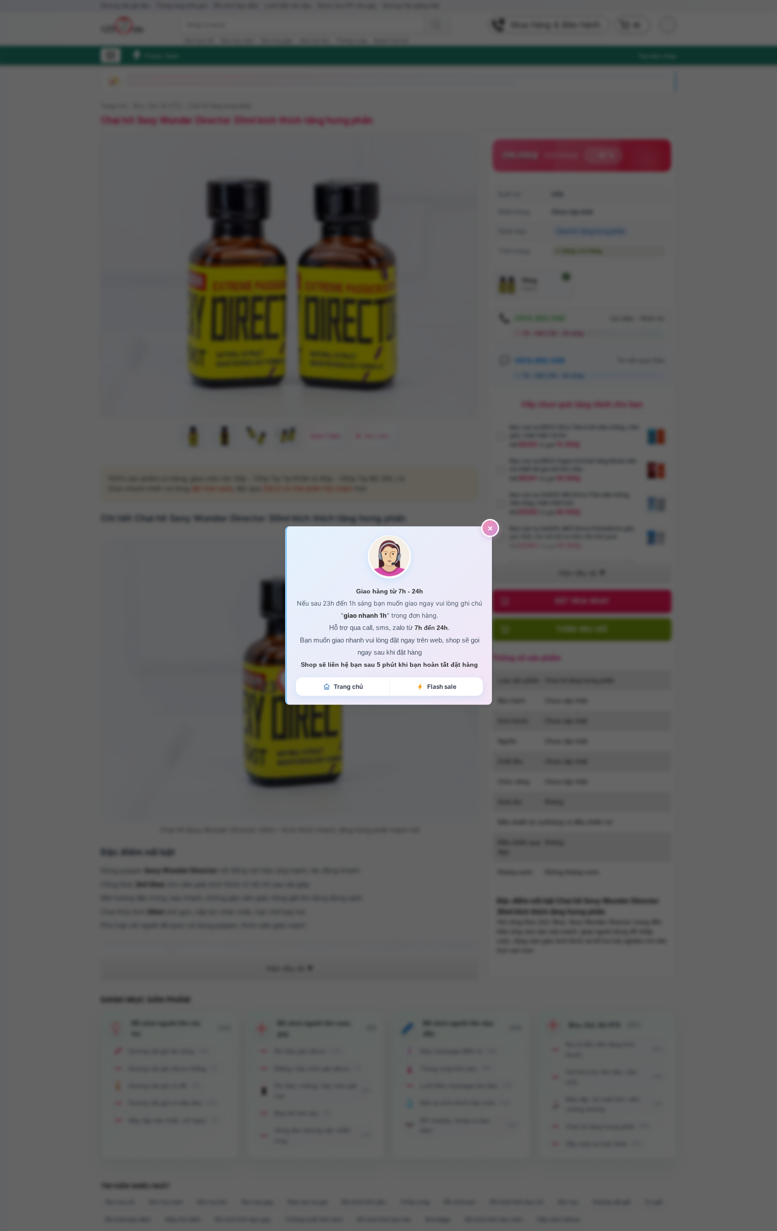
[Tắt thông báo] (490, 528)
